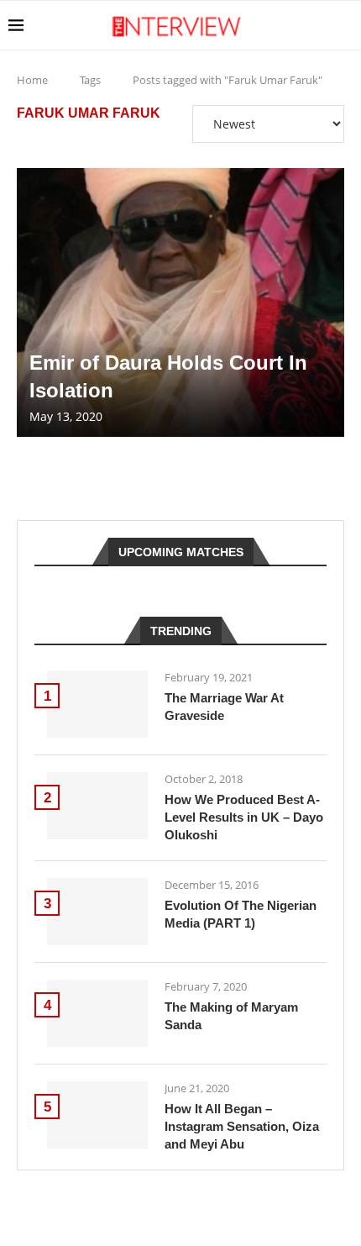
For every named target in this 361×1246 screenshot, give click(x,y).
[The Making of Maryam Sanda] (97, 1013)
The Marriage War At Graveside (224, 707)
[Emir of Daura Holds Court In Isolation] (180, 302)
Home (32, 79)
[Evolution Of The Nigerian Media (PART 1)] (97, 911)
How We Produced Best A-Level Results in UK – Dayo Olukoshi (244, 817)
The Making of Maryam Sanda (231, 1016)
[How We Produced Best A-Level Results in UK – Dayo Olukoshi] (97, 805)
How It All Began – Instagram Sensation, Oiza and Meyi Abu (242, 1126)
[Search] (344, 25)
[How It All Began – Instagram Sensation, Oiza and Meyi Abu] (97, 1115)
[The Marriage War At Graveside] (97, 704)
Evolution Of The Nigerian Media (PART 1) (241, 914)
